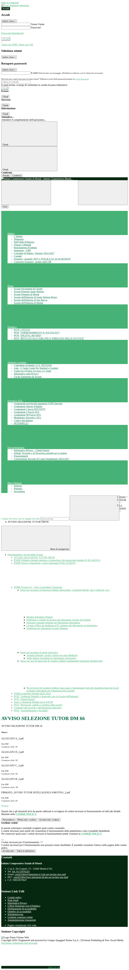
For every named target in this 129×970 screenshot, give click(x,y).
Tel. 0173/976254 (21, 871)
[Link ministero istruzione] (15, 5)
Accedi (6, 8)
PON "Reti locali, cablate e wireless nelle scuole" (38, 705)
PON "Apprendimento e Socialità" (31, 710)
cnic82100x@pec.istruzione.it (41, 877)
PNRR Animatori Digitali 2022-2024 (32, 693)
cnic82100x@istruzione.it (40, 874)
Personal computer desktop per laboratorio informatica (53, 622)
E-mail (34, 73)
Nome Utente (37, 24)
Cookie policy (15, 897)
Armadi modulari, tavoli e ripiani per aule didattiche (52, 655)
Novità (122, 499)
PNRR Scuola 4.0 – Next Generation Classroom (38, 587)
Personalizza (8, 820)
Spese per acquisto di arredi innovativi (39, 652)
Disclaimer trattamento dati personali (19, 943)
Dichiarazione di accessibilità (22, 908)
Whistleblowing (15, 914)
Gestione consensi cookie (20, 917)
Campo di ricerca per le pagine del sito (20, 518)
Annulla (6, 175)
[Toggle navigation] (26, 192)
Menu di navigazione (59, 549)
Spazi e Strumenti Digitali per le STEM (33, 702)
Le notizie (122, 506)
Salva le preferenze (25, 851)
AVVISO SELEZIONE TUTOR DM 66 (34, 557)
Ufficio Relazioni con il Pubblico (24, 906)
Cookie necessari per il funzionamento (20, 842)
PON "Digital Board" (24, 699)
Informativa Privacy (17, 903)
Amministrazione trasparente (22, 920)
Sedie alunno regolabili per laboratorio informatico (51, 658)
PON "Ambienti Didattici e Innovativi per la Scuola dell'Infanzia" (46, 696)
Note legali (13, 900)
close (5, 207)
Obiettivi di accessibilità (19, 911)
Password (36, 27)
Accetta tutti (49, 820)
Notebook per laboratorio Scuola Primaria (47, 628)
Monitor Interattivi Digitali (39, 617)
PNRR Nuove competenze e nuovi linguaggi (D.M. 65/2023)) (45, 563)
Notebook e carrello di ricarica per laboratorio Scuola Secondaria (58, 620)
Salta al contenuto (10, 2)
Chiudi (5, 97)
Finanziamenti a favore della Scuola (25, 554)
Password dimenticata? (12, 33)
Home (122, 497)
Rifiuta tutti (26, 820)
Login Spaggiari (82, 79)
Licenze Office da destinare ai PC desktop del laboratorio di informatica (61, 625)
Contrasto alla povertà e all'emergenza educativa (38, 707)
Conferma (16, 175)
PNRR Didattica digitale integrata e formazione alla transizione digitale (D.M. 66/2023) (57, 560)
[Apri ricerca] (103, 192)
